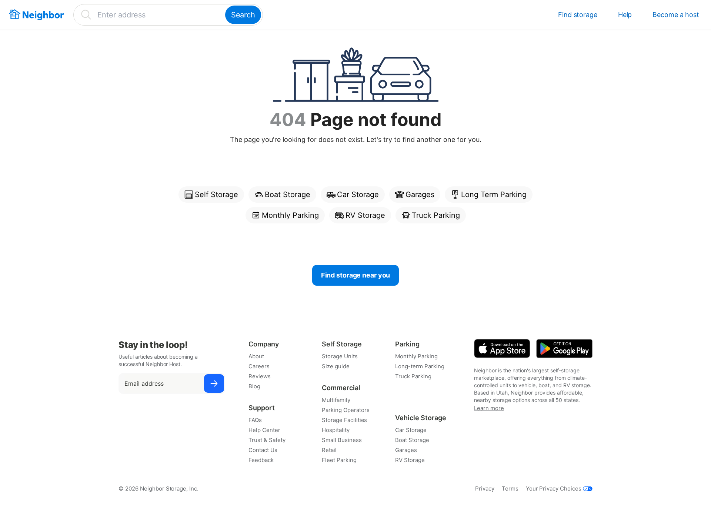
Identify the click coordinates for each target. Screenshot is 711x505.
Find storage (577, 15)
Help (625, 15)
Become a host (675, 15)
